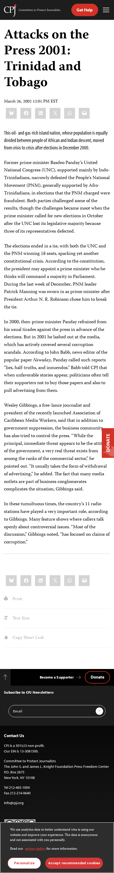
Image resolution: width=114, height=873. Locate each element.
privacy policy (35, 849)
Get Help (85, 9)
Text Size (20, 618)
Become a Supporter (57, 677)
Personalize (24, 863)
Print (16, 599)
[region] (57, 847)
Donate (97, 677)
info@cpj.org (14, 802)
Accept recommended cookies (74, 863)
